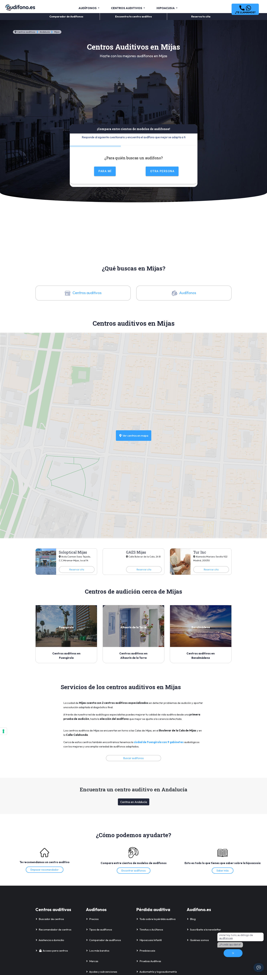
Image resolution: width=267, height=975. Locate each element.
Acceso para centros (55, 950)
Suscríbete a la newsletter (205, 929)
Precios (94, 919)
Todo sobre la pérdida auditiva (157, 919)
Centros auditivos (26, 32)
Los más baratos (99, 950)
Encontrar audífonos (134, 870)
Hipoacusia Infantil (150, 940)
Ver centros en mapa (135, 435)
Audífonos (187, 292)
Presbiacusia (147, 950)
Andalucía (45, 32)
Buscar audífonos (133, 758)
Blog (193, 919)
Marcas (93, 961)
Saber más (223, 870)
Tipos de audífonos (100, 929)
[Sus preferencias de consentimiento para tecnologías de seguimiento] (3, 731)
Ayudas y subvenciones (103, 971)
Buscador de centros (51, 919)
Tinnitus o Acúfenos (151, 929)
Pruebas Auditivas (150, 961)
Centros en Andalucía (133, 802)
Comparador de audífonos (105, 940)
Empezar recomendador (45, 869)
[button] (245, 9)
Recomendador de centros (55, 929)
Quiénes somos (199, 940)
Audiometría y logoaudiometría (158, 971)
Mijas (57, 32)
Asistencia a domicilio (51, 940)
